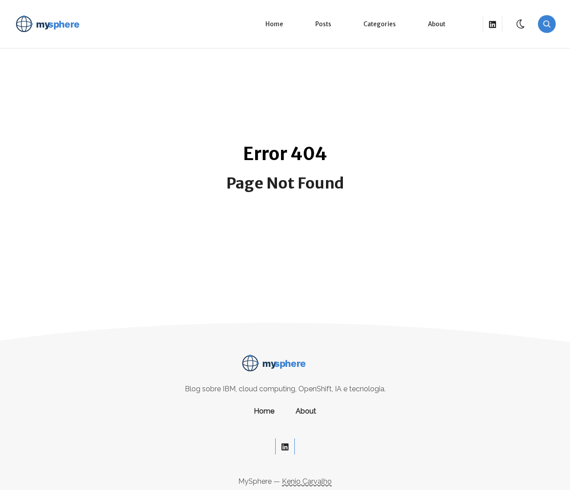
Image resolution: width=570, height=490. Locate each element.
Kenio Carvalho (307, 481)
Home (274, 24)
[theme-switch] (521, 24)
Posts (323, 24)
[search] (547, 24)
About (436, 24)
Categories (379, 24)
